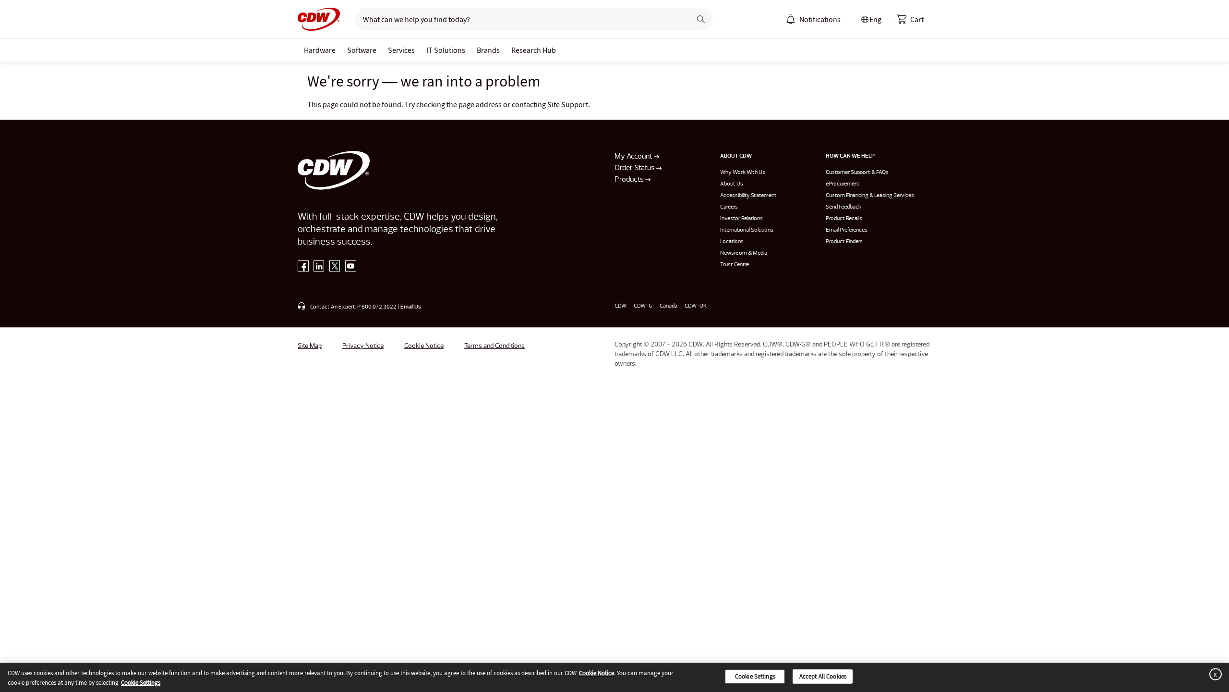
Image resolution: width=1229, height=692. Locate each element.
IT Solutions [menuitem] (445, 50)
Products (629, 180)
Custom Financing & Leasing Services (870, 195)
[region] (614, 677)
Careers (729, 207)
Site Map (310, 346)
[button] (910, 19)
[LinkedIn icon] (319, 268)
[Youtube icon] (350, 268)
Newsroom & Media (743, 253)
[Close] (1213, 674)
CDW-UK (696, 306)
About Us (731, 184)
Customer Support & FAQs (857, 172)
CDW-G (643, 306)
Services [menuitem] (401, 50)
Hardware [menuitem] (320, 50)
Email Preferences (847, 230)
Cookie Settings (140, 682)
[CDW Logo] (319, 19)
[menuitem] (790, 19)
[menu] (813, 19)
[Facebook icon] (303, 268)
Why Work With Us (742, 172)
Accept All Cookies (822, 676)
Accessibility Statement (748, 195)
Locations (732, 242)
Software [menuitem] (361, 50)
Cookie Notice (424, 346)
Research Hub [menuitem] (533, 50)
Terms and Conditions (494, 346)
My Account (634, 157)
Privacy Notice (363, 346)
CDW (620, 306)
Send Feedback (843, 207)
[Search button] (701, 19)
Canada (668, 306)
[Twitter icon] (334, 268)
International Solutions (746, 230)
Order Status (635, 168)
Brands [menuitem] (488, 50)
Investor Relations (741, 219)
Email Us (410, 307)
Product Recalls (844, 219)
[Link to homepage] (319, 19)
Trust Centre (734, 265)
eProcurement (843, 184)
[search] (519, 19)
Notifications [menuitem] (820, 19)
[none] (319, 50)
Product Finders (844, 242)
